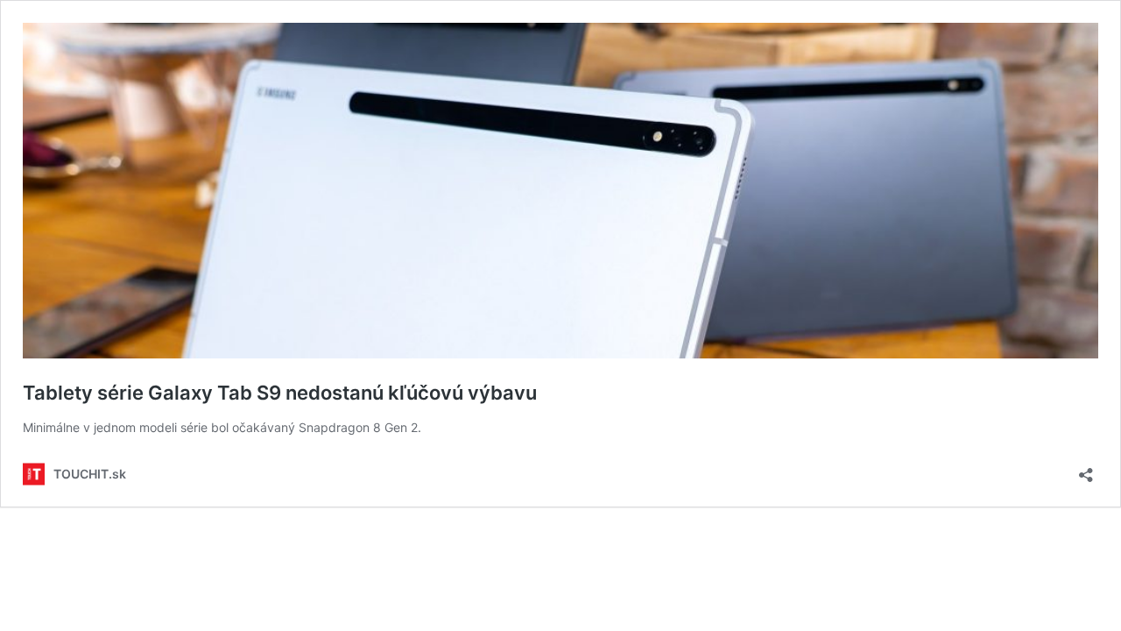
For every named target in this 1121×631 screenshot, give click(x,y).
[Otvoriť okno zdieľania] (1086, 469)
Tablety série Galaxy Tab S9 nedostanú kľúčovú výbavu (280, 392)
